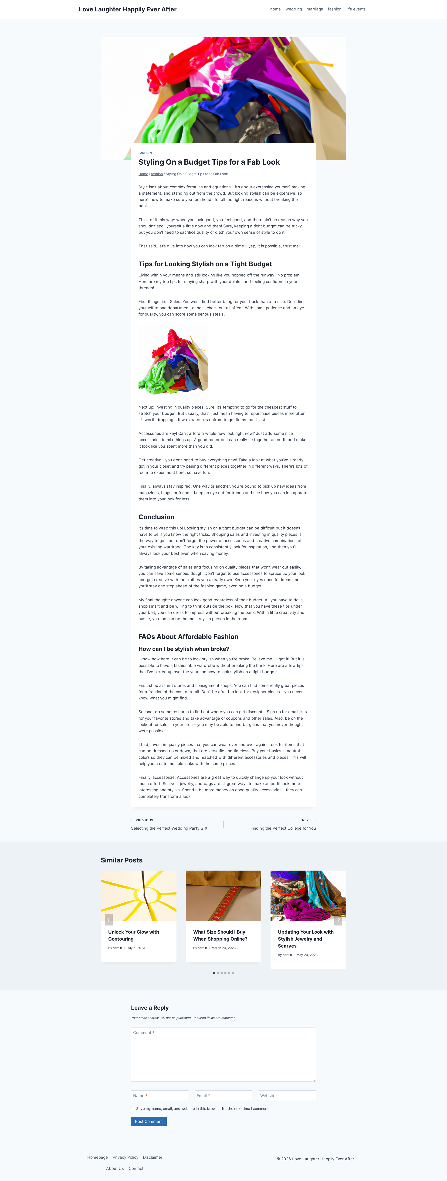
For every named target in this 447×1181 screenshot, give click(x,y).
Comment (144, 1032)
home (275, 9)
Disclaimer (152, 1157)
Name (140, 1095)
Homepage (97, 1157)
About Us (115, 1168)
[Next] (338, 920)
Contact (136, 1168)
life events (356, 9)
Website (267, 1095)
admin (117, 948)
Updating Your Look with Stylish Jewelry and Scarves (306, 939)
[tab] (214, 973)
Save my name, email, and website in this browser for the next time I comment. (203, 1108)
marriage (315, 9)
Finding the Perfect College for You (283, 824)
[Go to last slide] (109, 920)
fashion (335, 9)
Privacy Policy (125, 1157)
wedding (294, 9)
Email (203, 1095)
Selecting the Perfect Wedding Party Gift (169, 824)
